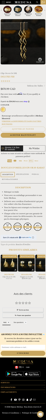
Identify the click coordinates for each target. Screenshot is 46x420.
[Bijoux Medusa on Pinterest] (19, 400)
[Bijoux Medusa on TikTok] (31, 400)
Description (7, 174)
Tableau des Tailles (35, 86)
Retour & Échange (10, 179)
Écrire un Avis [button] (24, 310)
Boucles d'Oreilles (23, 245)
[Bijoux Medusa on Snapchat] (27, 400)
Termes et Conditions (10, 413)
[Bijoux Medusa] (23, 2)
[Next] (43, 271)
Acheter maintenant (23, 135)
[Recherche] (38, 2)
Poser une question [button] (24, 315)
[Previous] (3, 271)
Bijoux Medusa (17, 407)
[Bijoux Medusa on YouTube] (15, 400)
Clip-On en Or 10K (9, 73)
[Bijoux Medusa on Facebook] (11, 400)
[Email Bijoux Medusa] (34, 400)
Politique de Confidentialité (33, 413)
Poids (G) (35, 174)
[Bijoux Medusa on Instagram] (23, 400)
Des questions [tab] (19, 322)
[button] (40, 414)
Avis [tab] (4, 322)
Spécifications (22, 174)
